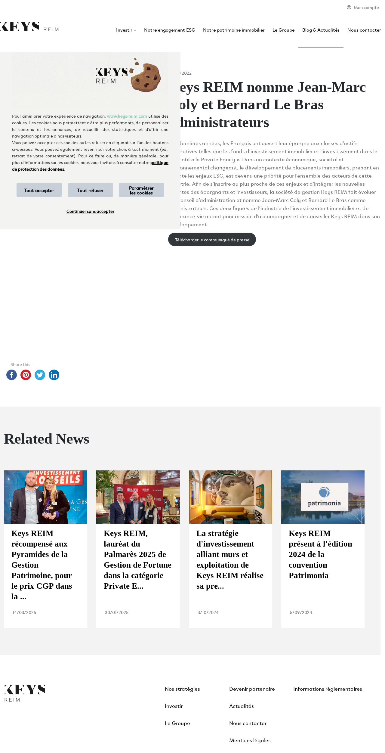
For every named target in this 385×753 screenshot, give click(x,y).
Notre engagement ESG (169, 29)
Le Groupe (283, 29)
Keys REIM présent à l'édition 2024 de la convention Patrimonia (320, 554)
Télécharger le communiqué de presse (212, 239)
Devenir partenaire (252, 688)
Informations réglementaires (327, 688)
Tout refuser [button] (90, 190)
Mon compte (366, 7)
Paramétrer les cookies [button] (141, 190)
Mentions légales (250, 740)
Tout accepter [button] (39, 190)
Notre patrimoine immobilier (234, 29)
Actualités (241, 705)
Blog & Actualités (321, 29)
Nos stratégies (182, 688)
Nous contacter (364, 29)
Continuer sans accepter (90, 211)
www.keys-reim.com (127, 116)
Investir (124, 29)
